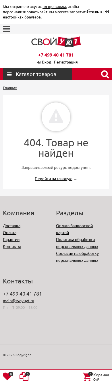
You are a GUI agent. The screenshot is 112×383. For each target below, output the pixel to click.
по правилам (54, 6)
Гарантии (11, 239)
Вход (46, 61)
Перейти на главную (53, 178)
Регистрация (66, 61)
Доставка (11, 225)
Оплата (9, 232)
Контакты (12, 246)
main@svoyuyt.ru (18, 300)
